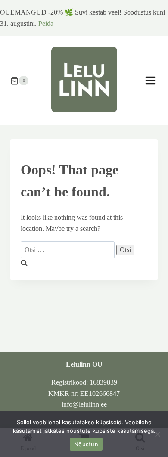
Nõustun (86, 444)
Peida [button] (45, 23)
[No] (157, 434)
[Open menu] (154, 81)
